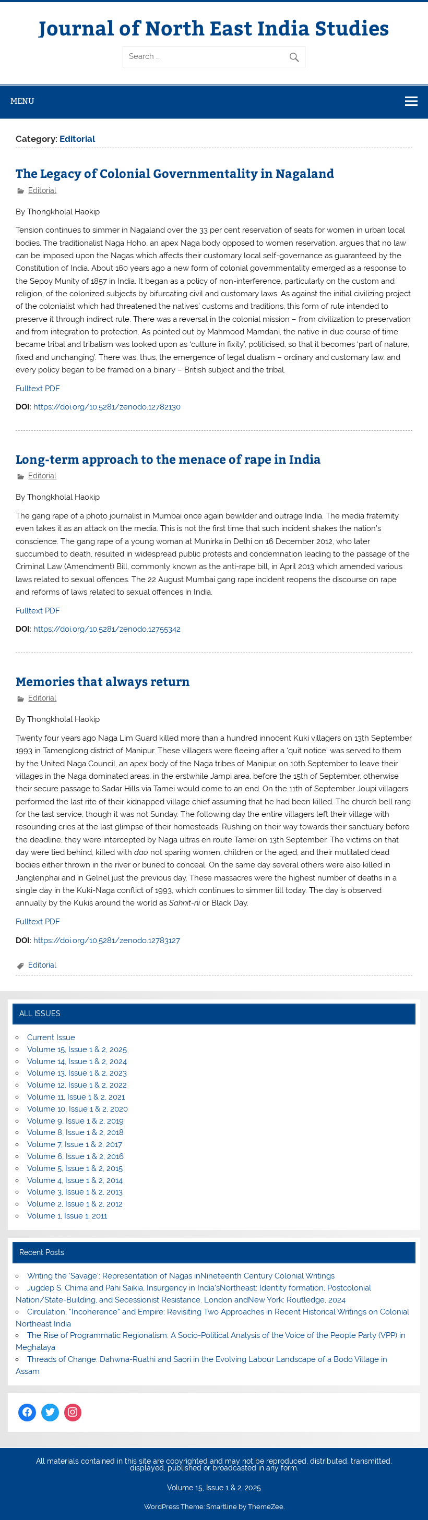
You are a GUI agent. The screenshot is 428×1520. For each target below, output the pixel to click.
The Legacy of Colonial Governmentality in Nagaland (175, 173)
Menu (22, 101)
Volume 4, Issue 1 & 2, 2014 (75, 1180)
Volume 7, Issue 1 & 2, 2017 (74, 1144)
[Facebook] (27, 1412)
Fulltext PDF (38, 388)
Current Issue (51, 1037)
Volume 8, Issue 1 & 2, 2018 (75, 1132)
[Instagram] (73, 1412)
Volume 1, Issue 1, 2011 (67, 1216)
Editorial (42, 190)
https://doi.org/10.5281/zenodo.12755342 (107, 629)
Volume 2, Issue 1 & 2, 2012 (75, 1204)
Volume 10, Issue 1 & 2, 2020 (77, 1109)
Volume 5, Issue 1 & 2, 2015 (75, 1168)
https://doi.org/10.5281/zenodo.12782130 (107, 407)
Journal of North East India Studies (214, 27)
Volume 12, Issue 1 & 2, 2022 (77, 1085)
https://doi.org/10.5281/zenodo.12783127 (106, 940)
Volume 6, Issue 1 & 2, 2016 (75, 1156)
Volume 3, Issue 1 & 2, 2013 (75, 1192)
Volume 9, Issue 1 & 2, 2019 (75, 1121)
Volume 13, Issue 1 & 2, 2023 (77, 1073)
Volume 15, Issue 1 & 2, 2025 (77, 1049)
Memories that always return (103, 681)
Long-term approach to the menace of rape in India (168, 459)
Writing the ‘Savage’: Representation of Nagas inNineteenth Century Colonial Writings (181, 1276)
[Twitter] (50, 1412)
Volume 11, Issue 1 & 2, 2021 (76, 1097)
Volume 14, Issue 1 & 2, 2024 (77, 1061)
